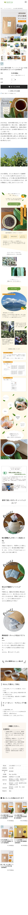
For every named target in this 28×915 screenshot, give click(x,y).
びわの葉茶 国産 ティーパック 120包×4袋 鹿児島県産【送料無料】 (20, 817)
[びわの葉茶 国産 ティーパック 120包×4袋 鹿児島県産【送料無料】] (20, 807)
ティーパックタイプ (7, 8)
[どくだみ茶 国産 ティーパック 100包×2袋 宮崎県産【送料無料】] (20, 831)
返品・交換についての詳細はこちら (9, 93)
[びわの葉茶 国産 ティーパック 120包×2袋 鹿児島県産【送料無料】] (7, 807)
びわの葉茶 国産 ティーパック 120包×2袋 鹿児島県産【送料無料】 (7, 817)
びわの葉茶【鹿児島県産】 (18, 8)
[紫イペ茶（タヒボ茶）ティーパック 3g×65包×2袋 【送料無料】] (7, 856)
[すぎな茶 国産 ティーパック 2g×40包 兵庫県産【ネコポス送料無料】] (7, 831)
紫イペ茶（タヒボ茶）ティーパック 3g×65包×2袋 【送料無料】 (7, 866)
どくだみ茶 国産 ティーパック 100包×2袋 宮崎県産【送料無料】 (20, 841)
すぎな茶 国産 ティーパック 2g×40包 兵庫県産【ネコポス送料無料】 (7, 841)
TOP (1, 8)
